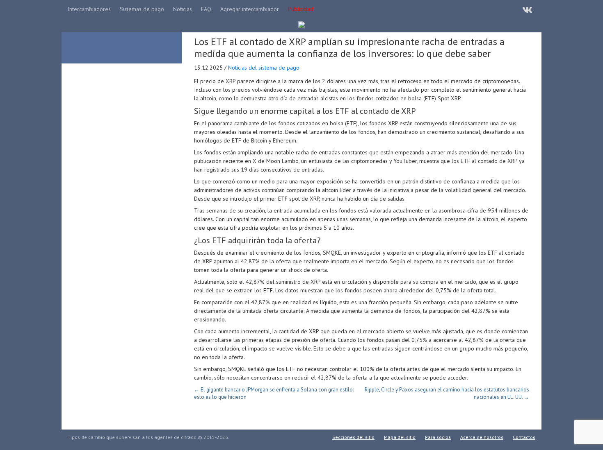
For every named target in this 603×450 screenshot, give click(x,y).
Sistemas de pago (142, 9)
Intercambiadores (89, 9)
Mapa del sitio (400, 437)
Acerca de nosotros (481, 437)
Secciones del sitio (353, 437)
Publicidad (300, 9)
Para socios (438, 437)
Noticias (182, 9)
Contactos (524, 437)
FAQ (206, 9)
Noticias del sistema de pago (263, 67)
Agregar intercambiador (249, 9)
